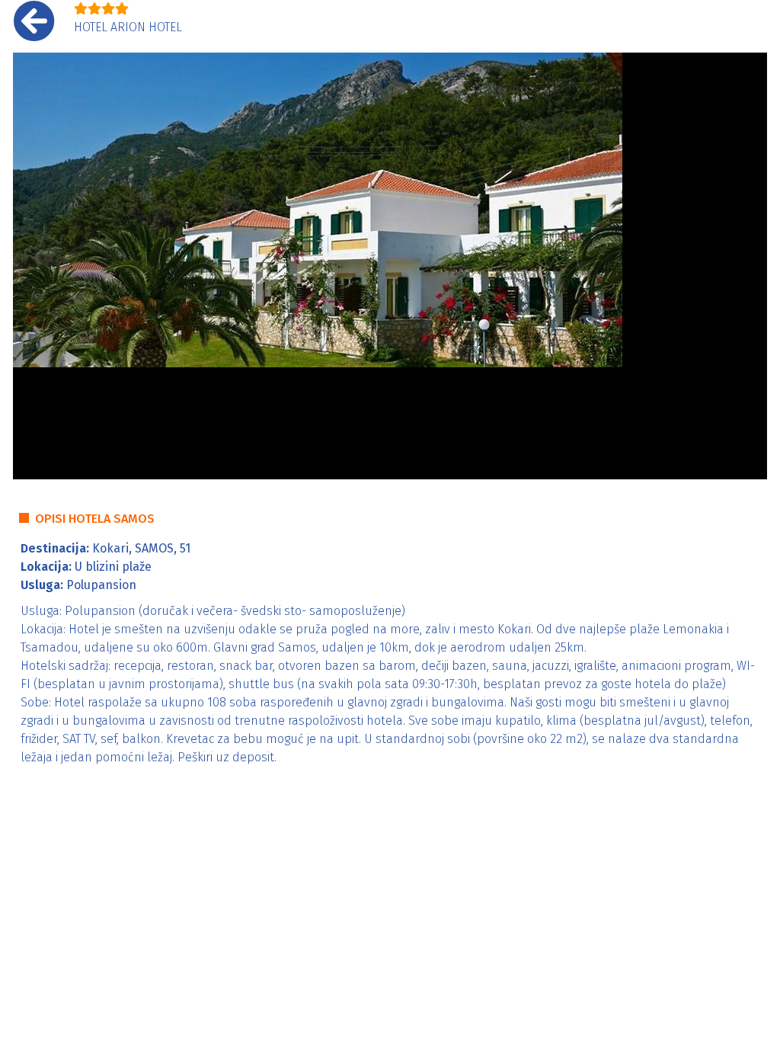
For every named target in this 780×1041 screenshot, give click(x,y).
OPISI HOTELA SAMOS (95, 518)
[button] (32, 266)
